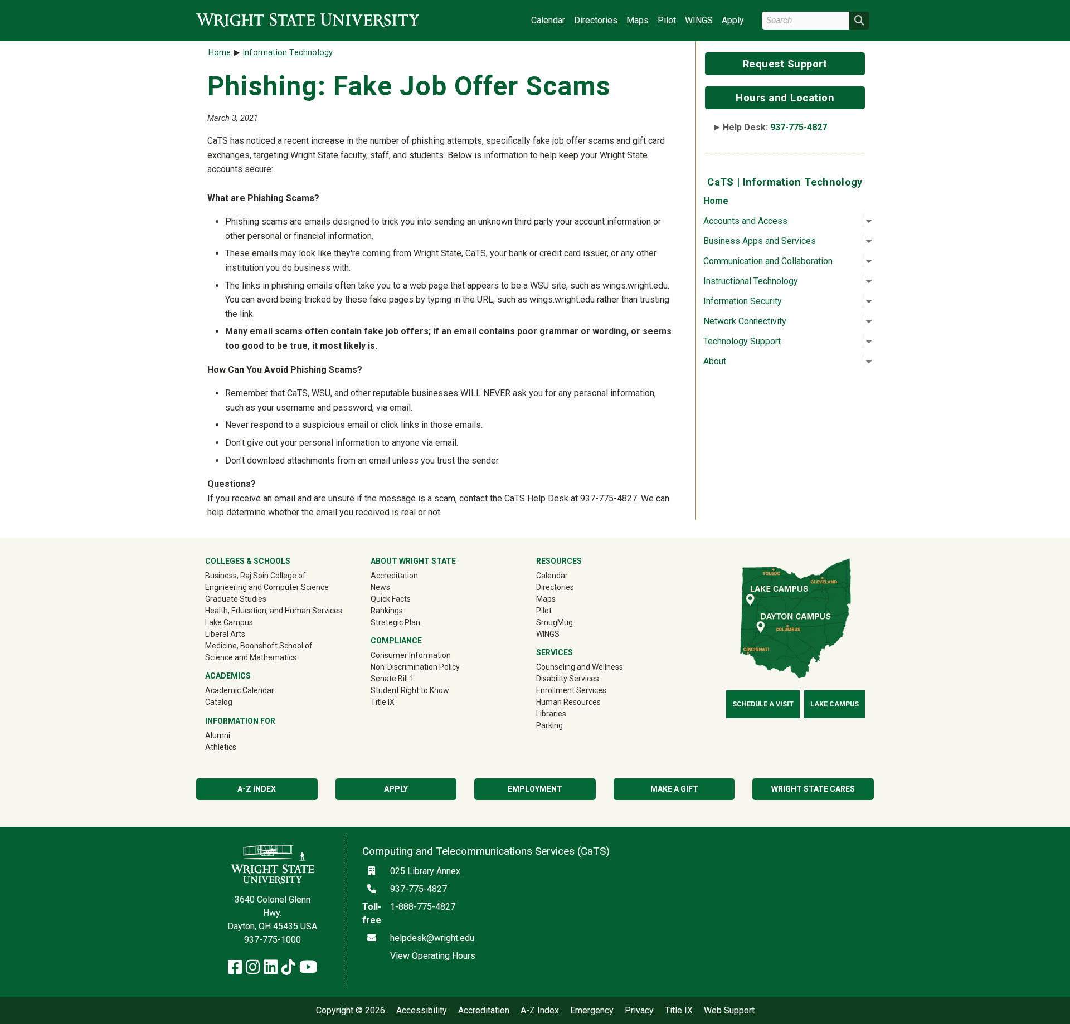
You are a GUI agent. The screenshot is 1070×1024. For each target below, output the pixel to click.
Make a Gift (674, 788)
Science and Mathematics (250, 657)
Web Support (729, 1010)
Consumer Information (411, 655)
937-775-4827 (798, 127)
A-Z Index (256, 788)
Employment (535, 788)
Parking (549, 725)
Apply (733, 20)
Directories (595, 20)
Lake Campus (229, 622)
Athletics (236, 747)
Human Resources (568, 702)
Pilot (667, 20)
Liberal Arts (225, 634)
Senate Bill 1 (392, 678)
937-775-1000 (272, 939)
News (380, 587)
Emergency (592, 1010)
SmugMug (570, 622)
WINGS (699, 20)
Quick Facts (391, 598)
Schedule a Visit (763, 704)
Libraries (551, 713)
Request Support (785, 64)
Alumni (233, 735)
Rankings (387, 610)
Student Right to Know (410, 690)
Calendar (548, 20)
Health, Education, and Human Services (273, 610)
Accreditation (394, 575)
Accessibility (421, 1010)
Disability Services (567, 678)
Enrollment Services (571, 690)
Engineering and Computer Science (267, 587)
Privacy (639, 1010)
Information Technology (287, 52)
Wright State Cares (813, 788)
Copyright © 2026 (350, 1010)
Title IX (383, 702)
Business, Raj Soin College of (255, 575)
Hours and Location (785, 98)
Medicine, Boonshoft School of (259, 645)
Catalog (218, 702)
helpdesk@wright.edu (432, 938)
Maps (637, 20)
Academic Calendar (239, 690)
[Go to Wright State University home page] (307, 20)
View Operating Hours (432, 955)
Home (715, 201)
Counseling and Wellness (579, 666)
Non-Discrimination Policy (415, 666)
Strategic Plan (395, 622)
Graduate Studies (235, 598)
